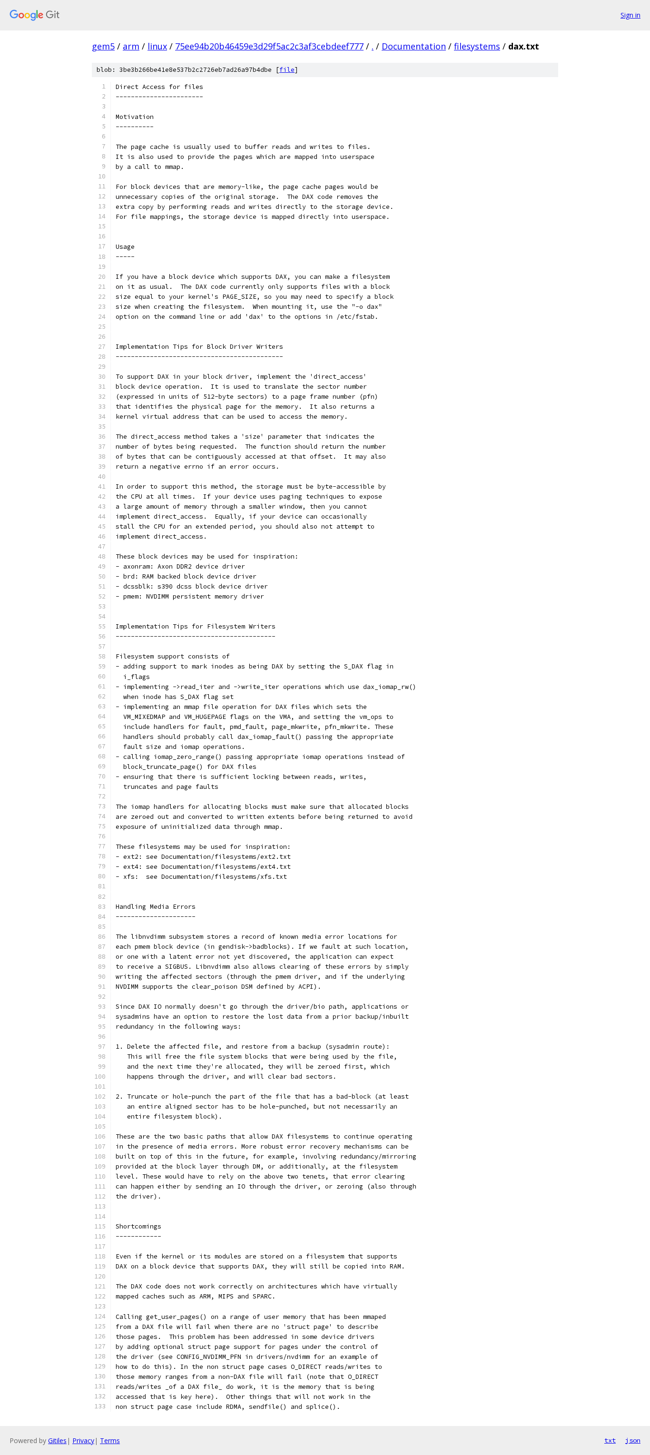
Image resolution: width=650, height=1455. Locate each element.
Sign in (630, 15)
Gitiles (57, 1440)
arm (131, 46)
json (632, 1440)
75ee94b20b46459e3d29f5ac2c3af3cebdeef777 (269, 46)
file (287, 70)
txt (610, 1440)
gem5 (103, 46)
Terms (110, 1440)
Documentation (414, 46)
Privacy (83, 1440)
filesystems (477, 46)
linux (157, 46)
